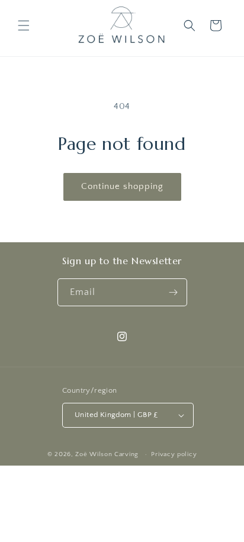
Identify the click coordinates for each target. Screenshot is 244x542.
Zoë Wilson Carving (107, 454)
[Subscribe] (173, 292)
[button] (24, 25)
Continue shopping (122, 186)
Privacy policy (174, 454)
